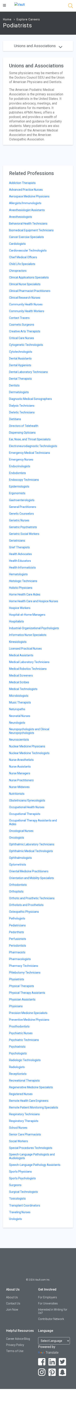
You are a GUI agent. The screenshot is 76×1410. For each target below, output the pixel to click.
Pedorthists (16, 932)
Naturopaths (17, 709)
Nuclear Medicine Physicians (27, 746)
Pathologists (17, 918)
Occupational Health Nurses (26, 807)
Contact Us (13, 1303)
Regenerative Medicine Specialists (31, 1087)
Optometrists (17, 864)
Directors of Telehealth (23, 425)
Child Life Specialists (22, 264)
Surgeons (15, 1185)
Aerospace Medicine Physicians (29, 196)
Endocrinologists (19, 466)
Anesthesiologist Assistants (27, 210)
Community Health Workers (26, 311)
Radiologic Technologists (25, 1060)
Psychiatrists (17, 1046)
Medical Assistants (21, 655)
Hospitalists (16, 621)
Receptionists (18, 1073)
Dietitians (15, 419)
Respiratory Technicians (24, 1114)
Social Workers (18, 1141)
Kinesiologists (18, 641)
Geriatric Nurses (19, 520)
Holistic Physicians (20, 587)
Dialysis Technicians (21, 405)
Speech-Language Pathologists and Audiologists (32, 1156)
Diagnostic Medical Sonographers (30, 399)
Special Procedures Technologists (30, 1148)
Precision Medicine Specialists (28, 1013)
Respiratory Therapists (23, 1121)
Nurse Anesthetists (21, 759)
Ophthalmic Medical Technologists (31, 851)
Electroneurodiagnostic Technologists (33, 446)
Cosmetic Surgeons (21, 324)
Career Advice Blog (18, 1338)
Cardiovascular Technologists (28, 250)
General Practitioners (22, 507)
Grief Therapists (19, 547)
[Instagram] (42, 1372)
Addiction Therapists (22, 183)
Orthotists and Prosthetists (26, 905)
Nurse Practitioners (21, 780)
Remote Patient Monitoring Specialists (33, 1107)
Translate (52, 1352)
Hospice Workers (19, 608)
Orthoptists (16, 891)
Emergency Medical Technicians (29, 452)
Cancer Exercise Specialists (26, 237)
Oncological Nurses (21, 830)
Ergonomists (17, 493)
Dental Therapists (20, 378)
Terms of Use (14, 1351)
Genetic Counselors (21, 513)
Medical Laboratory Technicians (29, 662)
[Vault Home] (19, 4)
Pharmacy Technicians (23, 965)
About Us (12, 1297)
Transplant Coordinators (24, 1205)
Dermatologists (19, 392)
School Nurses (18, 1127)
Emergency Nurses (21, 459)
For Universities (48, 1303)
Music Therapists (20, 702)
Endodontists (17, 473)
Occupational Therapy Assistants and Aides (33, 822)
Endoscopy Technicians (24, 479)
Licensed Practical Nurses (25, 648)
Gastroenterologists (21, 500)
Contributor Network (51, 1319)
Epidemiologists (19, 486)
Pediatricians (17, 925)
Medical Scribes (19, 682)
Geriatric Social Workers (24, 533)
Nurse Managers (19, 773)
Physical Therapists (21, 986)
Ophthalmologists (20, 857)
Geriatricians (17, 540)
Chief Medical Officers (23, 257)
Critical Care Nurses (21, 338)
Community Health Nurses (26, 304)
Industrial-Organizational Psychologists (34, 628)
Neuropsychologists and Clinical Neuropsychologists (29, 731)
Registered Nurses (21, 1094)
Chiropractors (18, 270)
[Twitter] (62, 1362)
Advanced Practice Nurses (26, 189)
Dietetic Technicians (22, 412)
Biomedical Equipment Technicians (31, 230)
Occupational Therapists (24, 814)
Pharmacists (17, 952)
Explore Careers (28, 19)
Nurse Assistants (20, 766)
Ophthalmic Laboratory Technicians (31, 844)
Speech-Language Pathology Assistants (34, 1164)
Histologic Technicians (23, 581)
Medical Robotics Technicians (28, 668)
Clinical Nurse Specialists (25, 284)
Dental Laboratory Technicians (28, 372)
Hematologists (18, 574)
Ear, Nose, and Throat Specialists (30, 439)
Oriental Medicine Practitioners (28, 871)
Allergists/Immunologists (25, 203)
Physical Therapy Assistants (27, 992)
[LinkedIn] (52, 1362)
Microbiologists (18, 695)
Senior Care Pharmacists (25, 1134)
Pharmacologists (20, 959)
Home (7, 19)
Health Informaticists (22, 567)
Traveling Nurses (19, 1212)
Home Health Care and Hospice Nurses (33, 601)
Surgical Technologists (23, 1191)
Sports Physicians (20, 1171)
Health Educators (20, 560)
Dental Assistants (20, 358)
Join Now (12, 1309)
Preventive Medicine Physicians (29, 1019)
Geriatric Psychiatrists (23, 527)
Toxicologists (17, 1198)
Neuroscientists (19, 739)
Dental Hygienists (20, 365)
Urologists (15, 1219)
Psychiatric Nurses (21, 1033)
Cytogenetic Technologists (26, 344)
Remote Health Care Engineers (28, 1100)
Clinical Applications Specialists (29, 277)
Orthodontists (18, 884)
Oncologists (16, 837)
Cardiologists (17, 243)
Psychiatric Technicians (24, 1040)
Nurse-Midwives (19, 787)
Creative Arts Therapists (24, 331)
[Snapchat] (62, 1372)
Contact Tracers (19, 317)
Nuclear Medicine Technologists (29, 753)
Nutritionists (17, 793)
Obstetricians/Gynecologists (27, 800)
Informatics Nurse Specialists (27, 635)
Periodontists (17, 945)
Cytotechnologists (20, 351)
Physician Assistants (22, 999)
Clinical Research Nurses (24, 297)
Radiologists (17, 1067)
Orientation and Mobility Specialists (31, 878)
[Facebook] (42, 1362)
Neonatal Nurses (19, 716)
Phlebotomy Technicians (25, 972)
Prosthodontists (19, 1026)
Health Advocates (20, 554)
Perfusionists (17, 938)
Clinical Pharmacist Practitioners (29, 291)
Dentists (14, 385)
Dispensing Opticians (22, 432)
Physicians (16, 1006)
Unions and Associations (35, 45)
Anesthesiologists (20, 216)
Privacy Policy (15, 1345)
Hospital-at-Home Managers (27, 614)
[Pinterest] (52, 1372)
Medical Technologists (23, 689)
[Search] (70, 6)
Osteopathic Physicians (24, 911)
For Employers (47, 1297)
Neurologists (17, 722)
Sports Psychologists (22, 1178)
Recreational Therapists (24, 1080)
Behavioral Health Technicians (28, 223)
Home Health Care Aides (24, 594)
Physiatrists (16, 979)
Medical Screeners (21, 675)
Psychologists (18, 1053)
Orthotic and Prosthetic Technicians (32, 898)
